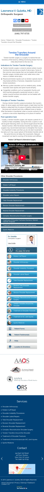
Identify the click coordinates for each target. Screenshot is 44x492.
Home (3, 40)
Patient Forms (19, 329)
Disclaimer (10, 482)
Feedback (31, 482)
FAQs (16, 341)
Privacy (17, 482)
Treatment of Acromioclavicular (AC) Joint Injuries (19, 225)
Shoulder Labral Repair (21, 274)
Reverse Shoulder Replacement (13, 210)
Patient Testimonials (21, 335)
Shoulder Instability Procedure (24, 268)
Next (42, 459)
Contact (22, 448)
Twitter (22, 20)
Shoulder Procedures (23, 40)
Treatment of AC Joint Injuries (23, 317)
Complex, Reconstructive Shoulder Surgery (17, 216)
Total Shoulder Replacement (12, 200)
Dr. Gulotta (14, 237)
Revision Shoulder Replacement (13, 205)
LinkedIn (19, 20)
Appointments (23, 250)
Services (22, 401)
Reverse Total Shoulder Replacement (21, 286)
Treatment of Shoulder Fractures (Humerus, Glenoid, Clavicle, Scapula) (20, 220)
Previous (2, 459)
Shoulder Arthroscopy (10, 180)
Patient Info (10, 40)
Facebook (15, 20)
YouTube (26, 20)
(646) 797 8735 (22, 33)
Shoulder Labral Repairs (11, 195)
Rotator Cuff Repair (9, 185)
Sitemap (23, 482)
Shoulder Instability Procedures (13, 190)
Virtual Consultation (22, 25)
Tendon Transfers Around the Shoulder (23, 304)
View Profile (11, 243)
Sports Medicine (8, 229)
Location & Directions (22, 347)
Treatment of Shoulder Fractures (25, 311)
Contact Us (5, 484)
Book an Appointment (22, 30)
